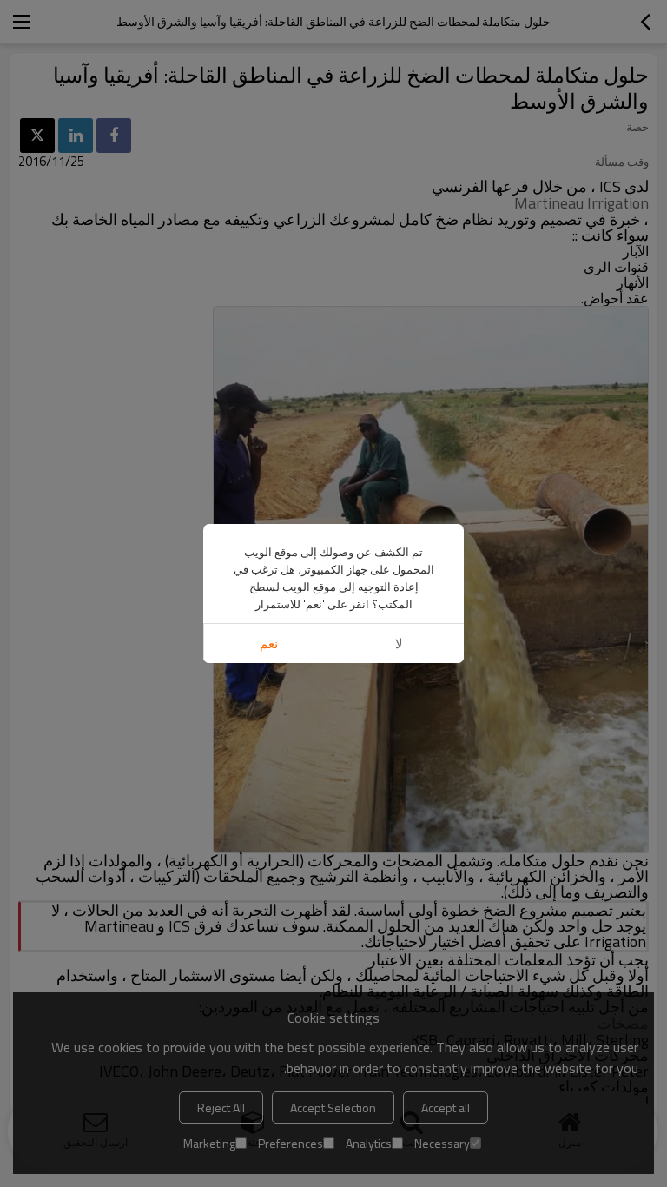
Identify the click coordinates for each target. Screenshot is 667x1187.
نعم (269, 643)
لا (399, 643)
